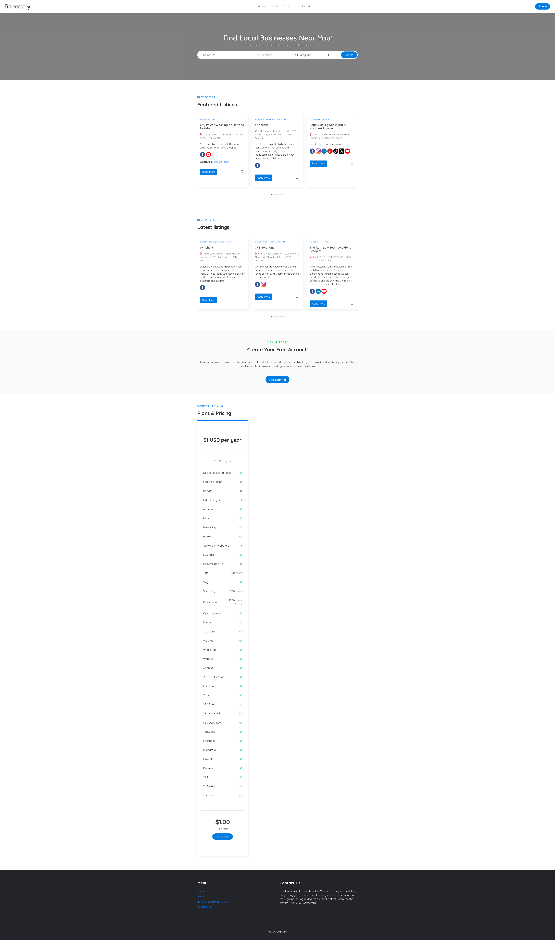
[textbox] (272, 55)
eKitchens (207, 125)
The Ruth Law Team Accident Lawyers (275, 249)
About (274, 6)
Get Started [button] (277, 380)
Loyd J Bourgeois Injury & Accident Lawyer (273, 126)
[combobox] (273, 54)
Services (320, 242)
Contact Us (290, 6)
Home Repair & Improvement (220, 119)
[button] (271, 194)
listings (203, 119)
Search (349, 55)
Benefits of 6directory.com (213, 901)
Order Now (222, 836)
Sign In (543, 6)
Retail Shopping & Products (328, 119)
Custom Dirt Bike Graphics (328, 247)
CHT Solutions (319, 125)
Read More (208, 177)
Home (261, 6)
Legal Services (268, 119)
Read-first (307, 6)
